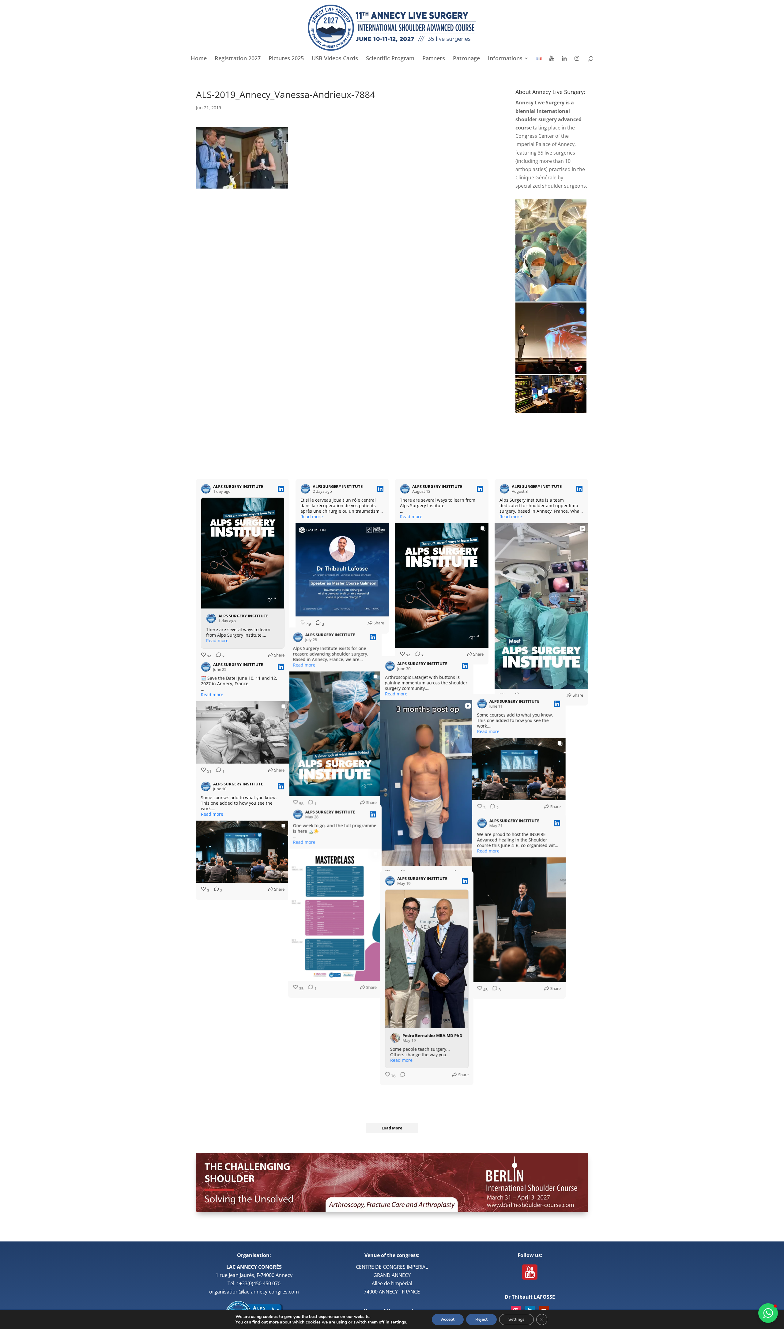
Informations (505, 59)
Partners (433, 59)
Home (199, 59)
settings (398, 1322)
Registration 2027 (238, 59)
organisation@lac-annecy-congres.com (254, 1291)
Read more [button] (217, 640)
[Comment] (515, 696)
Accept (447, 1319)
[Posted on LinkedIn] (281, 488)
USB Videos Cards (335, 59)
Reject (481, 1319)
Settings (516, 1319)
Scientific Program (390, 59)
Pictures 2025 (286, 59)
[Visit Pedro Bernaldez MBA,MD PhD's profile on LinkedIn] (410, 1070)
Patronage (466, 59)
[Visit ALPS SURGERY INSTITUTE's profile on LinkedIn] (206, 489)
